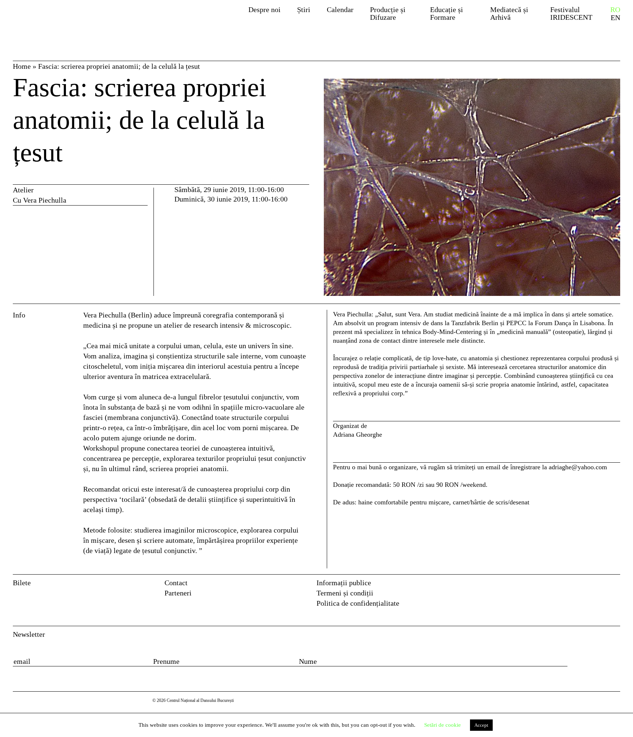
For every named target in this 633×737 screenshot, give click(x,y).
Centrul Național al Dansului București (69, 19)
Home (22, 66)
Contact (176, 583)
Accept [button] (481, 725)
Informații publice (343, 583)
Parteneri (178, 593)
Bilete (22, 583)
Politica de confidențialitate (357, 603)
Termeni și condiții (344, 593)
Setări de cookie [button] (442, 725)
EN (615, 18)
